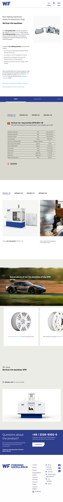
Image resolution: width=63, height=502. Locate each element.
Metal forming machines (49, 467)
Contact (34, 465)
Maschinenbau (51, 437)
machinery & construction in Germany (44, 439)
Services (50, 472)
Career (50, 484)
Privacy (34, 470)
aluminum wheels (14, 32)
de (35, 491)
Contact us (38, 444)
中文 (40, 491)
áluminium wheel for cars (14, 336)
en (37, 491)
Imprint (34, 467)
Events (49, 5)
